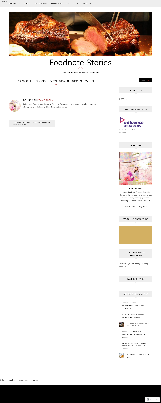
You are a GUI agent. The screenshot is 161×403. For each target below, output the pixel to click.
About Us (87, 3)
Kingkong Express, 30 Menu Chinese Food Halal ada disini (31, 123)
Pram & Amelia (45, 100)
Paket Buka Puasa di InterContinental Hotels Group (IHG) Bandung (133, 305)
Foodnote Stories (80, 62)
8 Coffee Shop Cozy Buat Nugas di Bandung (139, 356)
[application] (135, 235)
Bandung (13, 3)
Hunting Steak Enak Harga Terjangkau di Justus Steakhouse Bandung (134, 334)
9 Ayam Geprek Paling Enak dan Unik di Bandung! (138, 324)
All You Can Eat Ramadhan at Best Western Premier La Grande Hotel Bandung (134, 346)
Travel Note (56, 3)
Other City (71, 3)
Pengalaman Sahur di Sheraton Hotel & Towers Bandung (133, 316)
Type (26, 3)
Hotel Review (41, 3)
